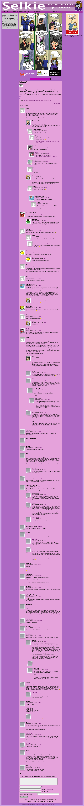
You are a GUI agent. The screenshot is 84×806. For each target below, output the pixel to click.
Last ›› (47, 79)
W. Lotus (28, 743)
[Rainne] (28, 470)
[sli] (22, 527)
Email (61, 11)
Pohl (44, 100)
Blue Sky (46, 11)
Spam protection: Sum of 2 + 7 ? (28, 794)
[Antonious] (22, 636)
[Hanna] (30, 244)
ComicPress (44, 804)
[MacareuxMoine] (28, 495)
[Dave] (28, 177)
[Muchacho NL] (28, 122)
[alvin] (30, 162)
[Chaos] (22, 534)
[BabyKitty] (28, 413)
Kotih (35, 146)
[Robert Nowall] (28, 522)
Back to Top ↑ (57, 804)
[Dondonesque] (30, 131)
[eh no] (22, 478)
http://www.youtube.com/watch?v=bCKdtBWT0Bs (46, 156)
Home (3, 11)
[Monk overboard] (22, 440)
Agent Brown (26, 100)
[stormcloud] (22, 576)
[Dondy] (22, 703)
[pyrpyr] (28, 358)
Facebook (39, 11)
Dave (26, 84)
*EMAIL (47, 789)
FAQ (34, 11)
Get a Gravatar (50, 789)
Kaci (27, 251)
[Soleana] (22, 628)
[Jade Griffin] (28, 543)
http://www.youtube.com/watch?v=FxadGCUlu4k (49, 615)
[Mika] (22, 278)
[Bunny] (22, 448)
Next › (42, 79)
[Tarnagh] (22, 231)
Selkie (47, 100)
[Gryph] (31, 137)
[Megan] (22, 317)
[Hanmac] (22, 588)
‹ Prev (38, 79)
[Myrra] (22, 266)
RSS (57, 11)
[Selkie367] (40, 69)
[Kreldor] (22, 684)
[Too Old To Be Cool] (22, 214)
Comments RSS (57, 103)
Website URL (44, 791)
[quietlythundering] (22, 596)
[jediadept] (22, 565)
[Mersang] (28, 505)
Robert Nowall (36, 517)
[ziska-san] (28, 381)
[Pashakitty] (22, 606)
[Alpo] (22, 110)
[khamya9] (28, 221)
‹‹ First (33, 79)
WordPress (37, 804)
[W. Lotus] (22, 747)
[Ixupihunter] (22, 621)
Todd (50, 100)
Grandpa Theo (39, 100)
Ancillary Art (21, 11)
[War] (22, 455)
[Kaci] (22, 255)
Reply (40, 109)
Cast (14, 11)
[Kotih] (30, 150)
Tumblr (52, 11)
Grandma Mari (32, 100)
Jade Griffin (35, 539)
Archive (9, 11)
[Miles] (22, 752)
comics (28, 85)
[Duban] (30, 169)
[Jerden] (30, 663)
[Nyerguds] (22, 308)
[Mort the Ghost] (31, 198)
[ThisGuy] (22, 768)
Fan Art (29, 11)
